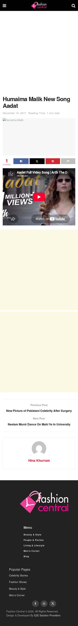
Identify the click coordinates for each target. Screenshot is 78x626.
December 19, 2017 (14, 113)
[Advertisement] (39, 55)
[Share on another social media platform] (68, 161)
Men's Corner (17, 595)
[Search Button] (73, 5)
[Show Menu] (4, 5)
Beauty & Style (33, 534)
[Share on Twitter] (37, 161)
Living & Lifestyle (34, 545)
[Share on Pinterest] (53, 161)
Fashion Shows (18, 582)
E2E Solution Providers (47, 615)
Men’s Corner (32, 550)
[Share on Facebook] (21, 161)
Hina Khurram (39, 460)
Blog (26, 556)
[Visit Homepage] (38, 5)
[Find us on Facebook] (35, 603)
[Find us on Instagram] (44, 603)
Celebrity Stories (18, 575)
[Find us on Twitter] (52, 603)
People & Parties (34, 540)
